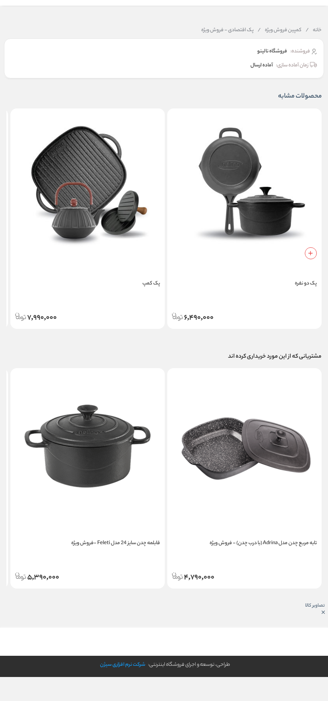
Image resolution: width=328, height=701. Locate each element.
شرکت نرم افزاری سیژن (122, 665)
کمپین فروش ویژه (280, 30)
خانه (314, 30)
